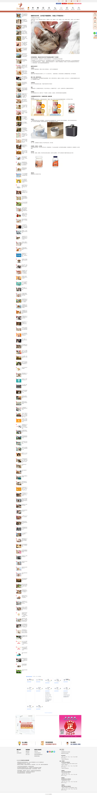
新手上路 (27, 754)
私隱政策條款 (37, 756)
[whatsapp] (52, 752)
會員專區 (27, 752)
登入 (59, 1)
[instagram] (50, 752)
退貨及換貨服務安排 (38, 754)
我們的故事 (19, 752)
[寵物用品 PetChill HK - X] (54, 752)
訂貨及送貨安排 (37, 752)
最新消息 (27, 751)
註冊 (63, 1)
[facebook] (47, 752)
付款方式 (36, 751)
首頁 (18, 751)
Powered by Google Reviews (48, 712)
